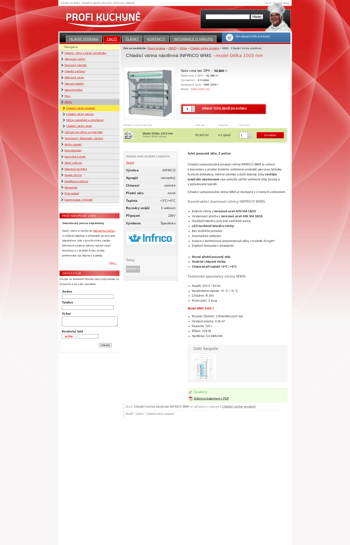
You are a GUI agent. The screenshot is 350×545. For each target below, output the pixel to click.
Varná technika (74, 89)
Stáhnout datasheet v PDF (211, 398)
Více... (113, 262)
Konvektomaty (73, 150)
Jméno (67, 291)
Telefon (67, 302)
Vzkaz (66, 313)
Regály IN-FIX (73, 175)
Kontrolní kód (72, 331)
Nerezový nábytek (76, 65)
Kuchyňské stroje (75, 156)
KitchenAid (71, 187)
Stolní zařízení (73, 162)
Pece (68, 96)
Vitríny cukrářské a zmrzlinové (85, 120)
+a (266, 2)
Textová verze (281, 2)
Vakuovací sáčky (75, 59)
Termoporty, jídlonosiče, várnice (84, 138)
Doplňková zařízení (76, 181)
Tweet (130, 162)
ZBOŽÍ (112, 39)
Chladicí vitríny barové (80, 114)
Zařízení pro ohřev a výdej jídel (84, 132)
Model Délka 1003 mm (158, 135)
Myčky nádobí (73, 144)
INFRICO (133, 269)
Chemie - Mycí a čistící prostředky (86, 53)
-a (270, 2)
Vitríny (68, 102)
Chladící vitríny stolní (79, 126)
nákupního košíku (104, 230)
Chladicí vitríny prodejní (80, 108)
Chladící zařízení (75, 71)
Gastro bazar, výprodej (79, 199)
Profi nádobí (72, 193)
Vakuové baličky (74, 83)
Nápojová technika (76, 169)
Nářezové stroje (74, 77)
